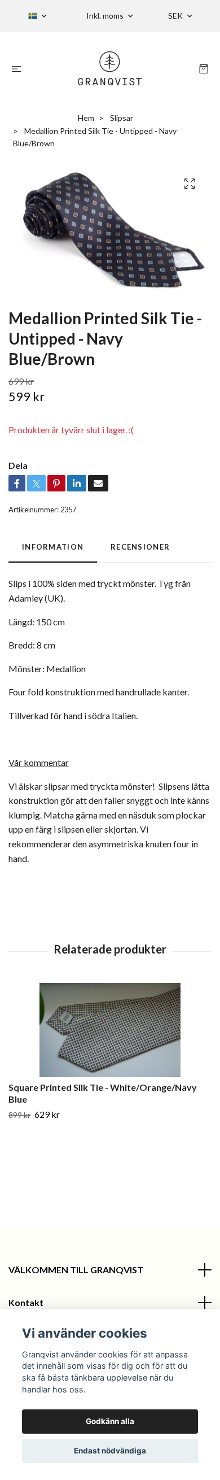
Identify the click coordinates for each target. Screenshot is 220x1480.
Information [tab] (52, 546)
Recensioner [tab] (140, 546)
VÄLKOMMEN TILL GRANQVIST (75, 1269)
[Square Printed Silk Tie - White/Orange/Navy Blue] (110, 1030)
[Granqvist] (110, 68)
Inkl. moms (105, 15)
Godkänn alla (110, 1421)
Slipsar (121, 118)
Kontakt (25, 1302)
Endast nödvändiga (110, 1450)
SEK (176, 15)
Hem (86, 118)
